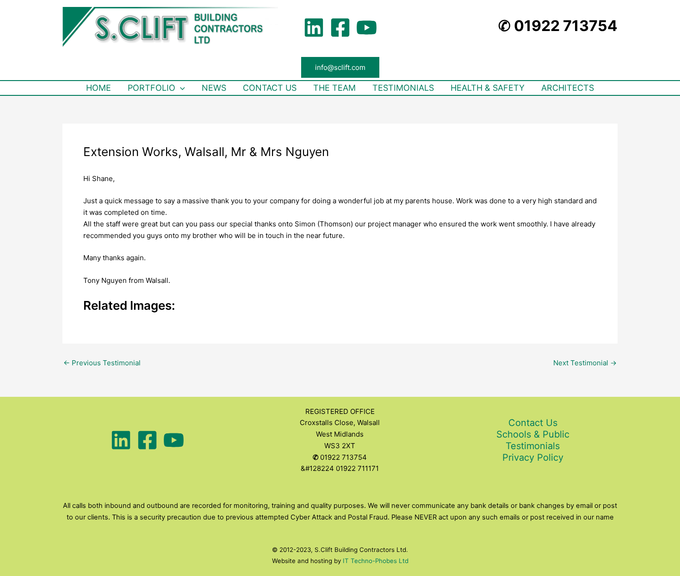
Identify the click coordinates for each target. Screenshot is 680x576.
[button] (340, 67)
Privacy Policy (532, 457)
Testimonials (533, 445)
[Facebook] (340, 27)
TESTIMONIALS (403, 88)
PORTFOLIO (151, 88)
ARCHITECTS (567, 88)
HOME (98, 88)
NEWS (214, 88)
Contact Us (532, 422)
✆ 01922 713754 (558, 26)
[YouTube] (366, 27)
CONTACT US (270, 88)
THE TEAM (334, 88)
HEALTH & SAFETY (488, 88)
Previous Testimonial (102, 362)
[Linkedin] (313, 27)
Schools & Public (532, 434)
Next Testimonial (585, 362)
